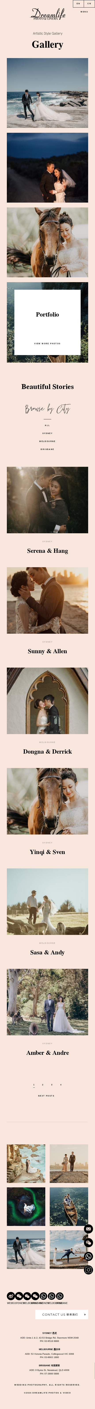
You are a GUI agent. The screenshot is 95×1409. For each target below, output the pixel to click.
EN (78, 4)
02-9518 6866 (51, 1341)
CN (89, 4)
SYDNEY (47, 433)
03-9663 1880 (51, 1357)
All (47, 425)
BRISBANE (47, 449)
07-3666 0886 (51, 1373)
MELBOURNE (47, 441)
